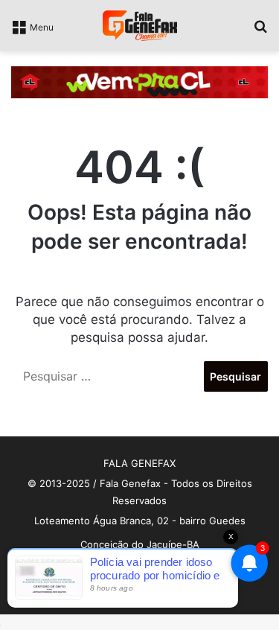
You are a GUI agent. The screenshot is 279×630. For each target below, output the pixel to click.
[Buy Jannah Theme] (139, 81)
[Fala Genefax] (140, 25)
